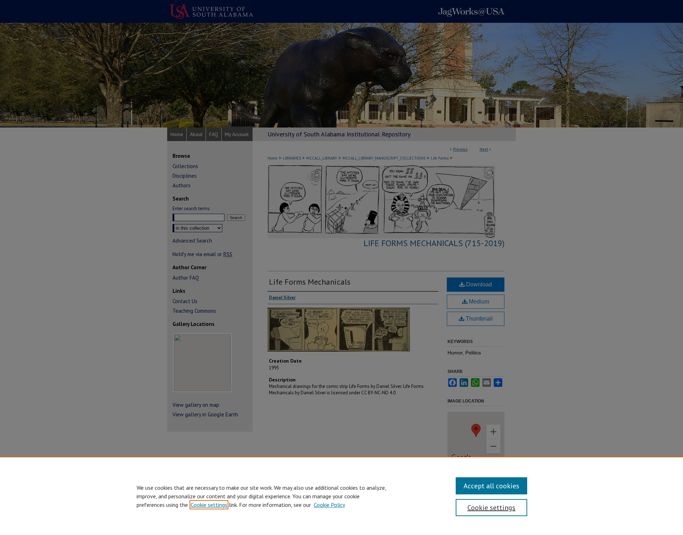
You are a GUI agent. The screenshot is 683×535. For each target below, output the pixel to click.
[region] (341, 496)
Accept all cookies (491, 485)
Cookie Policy (329, 504)
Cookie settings (209, 504)
